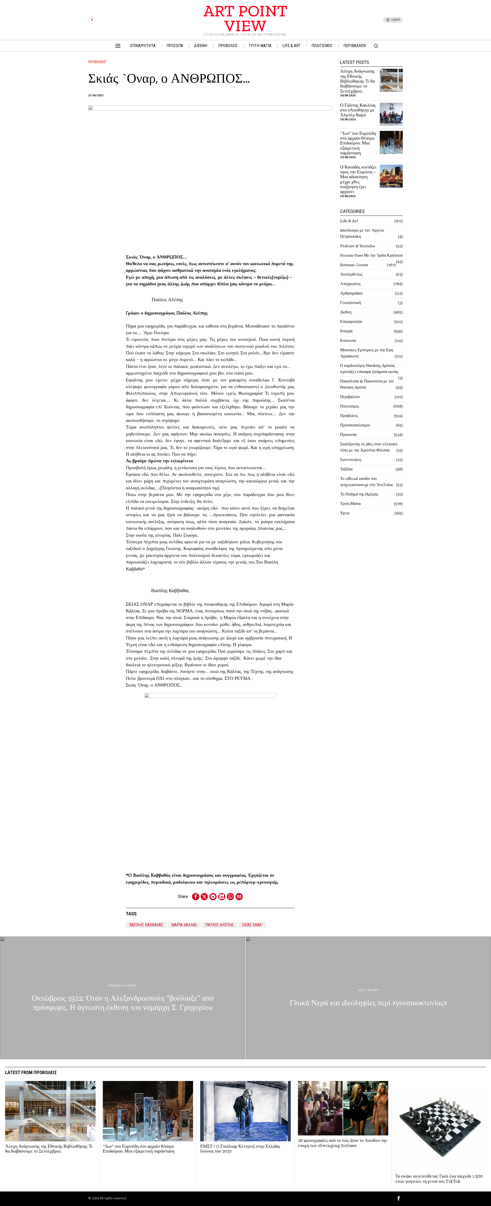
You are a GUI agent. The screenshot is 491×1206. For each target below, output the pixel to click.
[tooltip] (91, 20)
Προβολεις (97, 62)
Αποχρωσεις (350, 283)
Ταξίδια (346, 469)
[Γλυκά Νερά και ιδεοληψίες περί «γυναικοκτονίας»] (368, 998)
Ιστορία (346, 331)
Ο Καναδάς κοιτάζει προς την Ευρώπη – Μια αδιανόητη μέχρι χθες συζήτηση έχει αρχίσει (358, 179)
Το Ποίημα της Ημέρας (359, 494)
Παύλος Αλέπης (219, 924)
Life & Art (349, 220)
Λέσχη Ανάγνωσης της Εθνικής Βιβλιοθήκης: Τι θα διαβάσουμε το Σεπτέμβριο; (357, 81)
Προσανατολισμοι (355, 425)
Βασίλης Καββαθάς (146, 924)
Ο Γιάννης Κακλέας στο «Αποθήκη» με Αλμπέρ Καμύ (358, 110)
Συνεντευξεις (350, 459)
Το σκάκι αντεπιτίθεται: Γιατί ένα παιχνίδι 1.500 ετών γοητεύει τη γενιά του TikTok (439, 1179)
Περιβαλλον (350, 396)
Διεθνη (345, 312)
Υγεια (344, 513)
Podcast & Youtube (357, 245)
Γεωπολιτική (350, 302)
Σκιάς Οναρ (252, 924)
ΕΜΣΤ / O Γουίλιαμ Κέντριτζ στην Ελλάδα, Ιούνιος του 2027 (240, 1149)
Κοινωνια (348, 340)
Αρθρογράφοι (351, 293)
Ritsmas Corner (354, 264)
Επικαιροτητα (351, 321)
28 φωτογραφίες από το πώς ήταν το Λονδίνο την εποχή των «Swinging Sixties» (342, 1143)
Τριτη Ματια (350, 503)
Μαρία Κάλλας (184, 924)
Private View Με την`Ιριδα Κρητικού (371, 255)
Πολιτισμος (349, 406)
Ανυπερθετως (351, 274)
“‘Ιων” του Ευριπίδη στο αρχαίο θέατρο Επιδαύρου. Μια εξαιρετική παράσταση (358, 143)
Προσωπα (348, 434)
